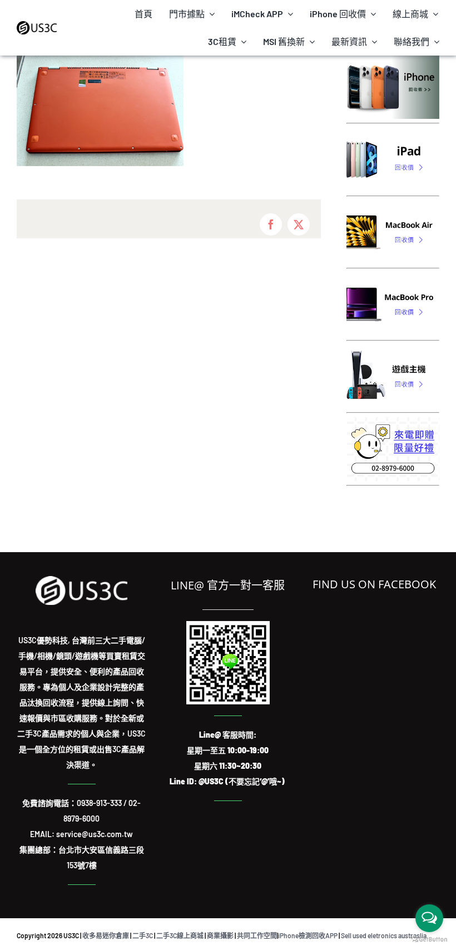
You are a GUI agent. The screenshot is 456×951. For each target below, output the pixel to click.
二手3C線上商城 (180, 935)
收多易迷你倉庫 (105, 935)
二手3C (142, 935)
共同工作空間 (257, 935)
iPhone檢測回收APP (308, 935)
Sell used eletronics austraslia (384, 935)
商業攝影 (220, 935)
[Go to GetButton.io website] (429, 939)
